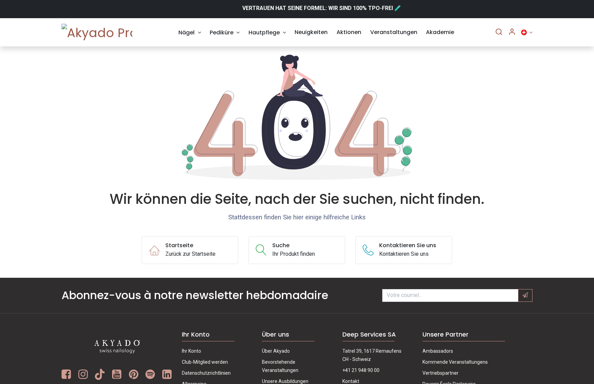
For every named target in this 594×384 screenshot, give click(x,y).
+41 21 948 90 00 (361, 370)
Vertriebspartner (440, 373)
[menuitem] (190, 32)
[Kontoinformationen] (512, 32)
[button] (525, 295)
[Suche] (499, 32)
